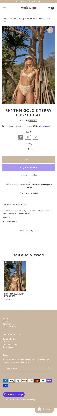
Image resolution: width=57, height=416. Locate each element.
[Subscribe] (47, 368)
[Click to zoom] (50, 30)
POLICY (6, 321)
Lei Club (6, 342)
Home (5, 19)
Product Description (15, 204)
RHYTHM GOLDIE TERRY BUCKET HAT (14, 295)
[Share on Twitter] (31, 231)
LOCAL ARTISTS (9, 327)
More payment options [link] (28, 175)
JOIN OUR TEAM (9, 324)
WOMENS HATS (16, 19)
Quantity (28, 144)
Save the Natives (9, 339)
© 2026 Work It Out (10, 400)
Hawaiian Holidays (10, 344)
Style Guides (8, 347)
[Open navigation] (4, 8)
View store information (29, 193)
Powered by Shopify (27, 400)
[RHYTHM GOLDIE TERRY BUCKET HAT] (15, 276)
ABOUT (6, 319)
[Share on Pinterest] (36, 231)
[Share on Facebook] (27, 231)
